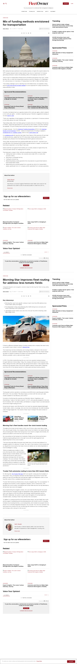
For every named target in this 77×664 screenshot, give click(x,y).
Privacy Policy (39, 661)
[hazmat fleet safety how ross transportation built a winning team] (8, 416)
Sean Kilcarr (6, 28)
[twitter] (26, 33)
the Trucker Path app (17, 471)
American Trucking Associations (26, 129)
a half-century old (33, 132)
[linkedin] (24, 33)
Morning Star (26, 347)
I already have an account (26, 267)
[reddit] (28, 33)
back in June (10, 115)
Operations (24, 11)
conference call (9, 135)
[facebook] (21, 33)
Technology (32, 11)
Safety (47, 11)
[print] (48, 33)
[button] (4, 3)
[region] (26, 255)
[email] (30, 33)
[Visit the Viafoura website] (46, 258)
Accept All (71, 661)
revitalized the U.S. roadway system (12, 132)
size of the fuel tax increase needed (16, 85)
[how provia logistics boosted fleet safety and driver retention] (33, 416)
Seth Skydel (6, 291)
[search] (6, 3)
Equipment (53, 11)
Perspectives (40, 11)
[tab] (6, 252)
